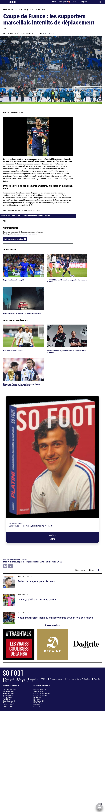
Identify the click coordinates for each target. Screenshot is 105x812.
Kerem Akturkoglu (9, 703)
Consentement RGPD (12, 681)
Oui (5, 566)
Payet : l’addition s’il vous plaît (14, 254)
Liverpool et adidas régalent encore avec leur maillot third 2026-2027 (65, 326)
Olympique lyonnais (40, 695)
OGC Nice (36, 707)
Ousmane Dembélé (9, 689)
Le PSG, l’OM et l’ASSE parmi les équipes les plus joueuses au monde (67, 255)
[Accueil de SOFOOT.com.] (29, 2)
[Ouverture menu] (4, 2)
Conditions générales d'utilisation (78, 679)
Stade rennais (38, 691)
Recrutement (28, 681)
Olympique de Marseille (41, 693)
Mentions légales (56, 679)
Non (10, 566)
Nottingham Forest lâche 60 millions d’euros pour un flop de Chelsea (27, 611)
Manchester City (39, 701)
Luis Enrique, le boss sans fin (13, 325)
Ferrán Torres (7, 697)
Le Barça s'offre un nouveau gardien (16, 592)
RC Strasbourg (38, 703)
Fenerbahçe (37, 705)
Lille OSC (36, 699)
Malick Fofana (8, 705)
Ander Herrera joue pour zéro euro (15, 574)
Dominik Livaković (9, 701)
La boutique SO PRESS (38, 679)
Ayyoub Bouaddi (8, 693)
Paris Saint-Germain (40, 689)
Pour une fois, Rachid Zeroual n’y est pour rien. (22, 210)
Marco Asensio (8, 707)
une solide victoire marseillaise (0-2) (18, 205)
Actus (54, 2)
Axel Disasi (7, 699)
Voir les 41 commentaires (13, 239)
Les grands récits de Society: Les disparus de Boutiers (22, 288)
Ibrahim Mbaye (8, 695)
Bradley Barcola (8, 691)
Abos (74, 2)
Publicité (97, 679)
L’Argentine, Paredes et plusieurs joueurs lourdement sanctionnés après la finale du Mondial (22, 359)
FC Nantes (37, 697)
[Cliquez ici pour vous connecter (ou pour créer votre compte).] (99, 806)
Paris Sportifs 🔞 (64, 2)
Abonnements (10, 679)
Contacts (22, 679)
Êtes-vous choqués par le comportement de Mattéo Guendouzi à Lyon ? (32, 562)
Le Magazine (83, 2)
